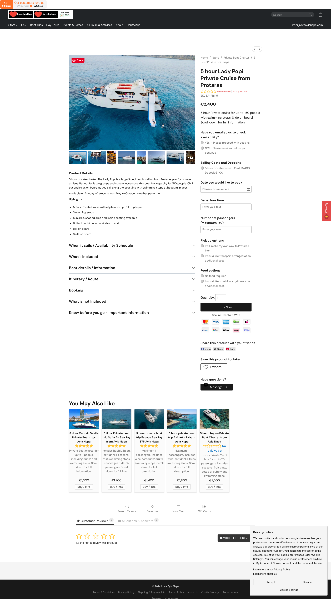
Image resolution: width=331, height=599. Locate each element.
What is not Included (87, 301)
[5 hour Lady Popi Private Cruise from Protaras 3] (126, 157)
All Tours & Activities (99, 25)
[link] (289, 588)
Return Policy (176, 592)
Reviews (326, 208)
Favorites (152, 511)
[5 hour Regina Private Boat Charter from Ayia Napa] (214, 419)
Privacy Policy (126, 592)
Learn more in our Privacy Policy (271, 569)
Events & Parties (73, 25)
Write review (224, 91)
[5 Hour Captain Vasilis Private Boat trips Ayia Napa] (84, 419)
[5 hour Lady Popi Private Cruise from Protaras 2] (111, 157)
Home (204, 57)
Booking (76, 290)
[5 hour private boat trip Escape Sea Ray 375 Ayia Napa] (149, 419)
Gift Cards (204, 511)
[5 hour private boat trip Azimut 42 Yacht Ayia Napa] (182, 419)
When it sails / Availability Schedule (101, 245)
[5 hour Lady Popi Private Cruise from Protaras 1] (97, 157)
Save (80, 60)
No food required (215, 276)
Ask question (240, 91)
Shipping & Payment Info (152, 592)
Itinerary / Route (83, 279)
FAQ (24, 25)
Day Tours (52, 25)
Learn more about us (265, 573)
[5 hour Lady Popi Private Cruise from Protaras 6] (175, 157)
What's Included (83, 256)
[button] (40, 14)
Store (12, 25)
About (119, 25)
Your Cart (178, 511)
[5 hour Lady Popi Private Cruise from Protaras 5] (156, 157)
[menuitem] (254, 49)
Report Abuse (230, 592)
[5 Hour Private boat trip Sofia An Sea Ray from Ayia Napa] (116, 419)
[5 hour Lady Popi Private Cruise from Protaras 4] (141, 157)
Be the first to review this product (96, 542)
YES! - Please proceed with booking (227, 142)
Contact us (133, 25)
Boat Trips (36, 25)
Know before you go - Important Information (109, 312)
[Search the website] (310, 14)
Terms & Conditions (104, 592)
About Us (192, 592)
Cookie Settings (210, 592)
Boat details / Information (92, 267)
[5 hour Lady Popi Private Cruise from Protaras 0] (78, 157)
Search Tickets (127, 511)
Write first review (238, 538)
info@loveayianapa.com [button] (307, 25)
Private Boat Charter (236, 57)
